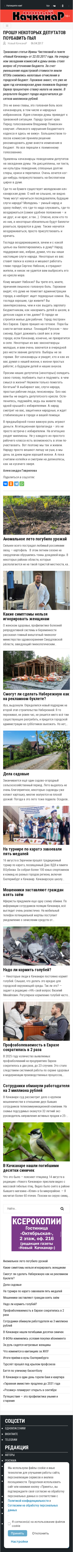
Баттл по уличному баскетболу (22, 1371)
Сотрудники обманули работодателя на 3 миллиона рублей (36, 1088)
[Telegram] (16, 483)
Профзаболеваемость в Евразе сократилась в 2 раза (31, 1047)
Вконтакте (11, 1434)
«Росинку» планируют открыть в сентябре (30, 1390)
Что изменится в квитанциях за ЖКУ (26, 1351)
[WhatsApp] (21, 483)
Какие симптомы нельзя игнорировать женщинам (26, 616)
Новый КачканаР (17, 43)
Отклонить (40, 1533)
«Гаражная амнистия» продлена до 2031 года (31, 1383)
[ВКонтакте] (5, 483)
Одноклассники (15, 1428)
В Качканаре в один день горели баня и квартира (33, 1377)
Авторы (10, 1455)
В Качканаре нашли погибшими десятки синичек (31, 1168)
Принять (17, 1533)
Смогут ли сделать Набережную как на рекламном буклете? (36, 696)
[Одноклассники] (11, 483)
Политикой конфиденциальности (28, 1501)
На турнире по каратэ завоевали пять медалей (32, 851)
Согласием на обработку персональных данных (33, 1508)
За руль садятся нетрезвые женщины (27, 1345)
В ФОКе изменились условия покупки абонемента (34, 1338)
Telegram (11, 1439)
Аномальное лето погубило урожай (35, 539)
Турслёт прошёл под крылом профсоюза (29, 1364)
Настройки (19, 1541)
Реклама (10, 1460)
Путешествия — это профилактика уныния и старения (30, 1399)
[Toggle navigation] (7, 25)
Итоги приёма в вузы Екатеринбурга (25, 1358)
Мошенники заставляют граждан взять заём (33, 892)
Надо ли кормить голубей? (27, 969)
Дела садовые (16, 774)
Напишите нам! (14, 5)
